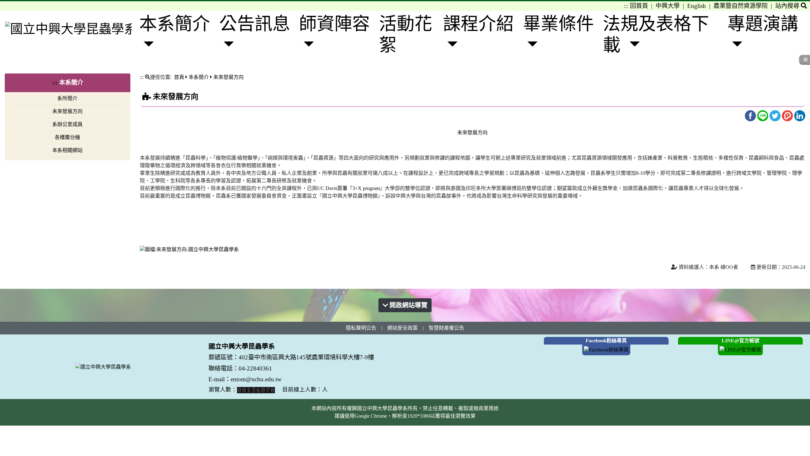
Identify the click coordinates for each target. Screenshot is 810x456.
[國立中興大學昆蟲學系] (68, 28)
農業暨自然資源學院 (740, 6)
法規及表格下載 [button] (656, 34)
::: (626, 6)
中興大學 (668, 6)
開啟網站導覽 (407, 305)
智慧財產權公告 (446, 328)
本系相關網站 (67, 150)
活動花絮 (405, 34)
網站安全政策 (402, 328)
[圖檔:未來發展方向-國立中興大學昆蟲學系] (189, 249)
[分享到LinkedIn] (799, 115)
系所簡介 (67, 98)
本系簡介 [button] (174, 24)
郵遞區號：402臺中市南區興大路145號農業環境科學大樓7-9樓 (291, 357)
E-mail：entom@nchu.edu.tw (245, 379)
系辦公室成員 (67, 124)
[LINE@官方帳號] (740, 349)
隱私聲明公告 (361, 328)
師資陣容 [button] (334, 24)
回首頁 (639, 6)
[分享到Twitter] (776, 115)
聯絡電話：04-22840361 (241, 368)
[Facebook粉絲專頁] (606, 349)
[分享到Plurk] (788, 115)
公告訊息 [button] (254, 24)
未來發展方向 (67, 111)
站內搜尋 (788, 6)
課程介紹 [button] (478, 24)
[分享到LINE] (763, 115)
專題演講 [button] (762, 24)
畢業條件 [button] (558, 24)
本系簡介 (199, 77)
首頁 (179, 77)
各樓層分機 (67, 137)
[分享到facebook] (751, 115)
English (696, 6)
